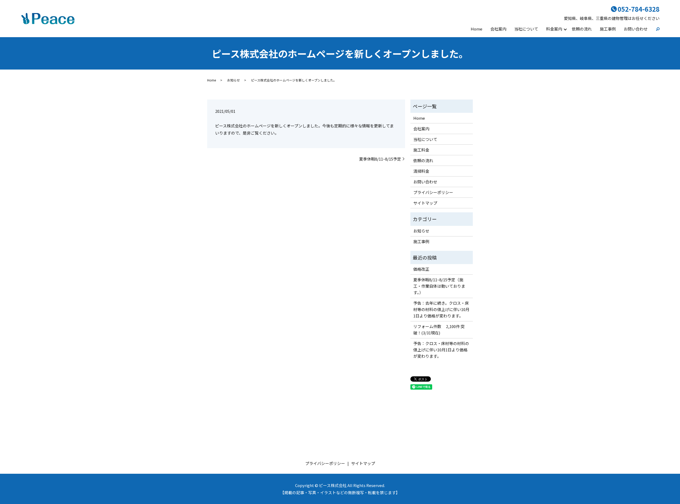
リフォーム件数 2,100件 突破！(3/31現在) (439, 329)
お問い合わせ (636, 29)
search (656, 29)
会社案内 (498, 29)
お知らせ (233, 80)
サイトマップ (425, 203)
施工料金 (421, 150)
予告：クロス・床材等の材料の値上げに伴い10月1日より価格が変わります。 (441, 350)
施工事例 (608, 29)
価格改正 (421, 269)
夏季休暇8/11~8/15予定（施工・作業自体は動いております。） (439, 286)
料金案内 (554, 29)
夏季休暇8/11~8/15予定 (380, 159)
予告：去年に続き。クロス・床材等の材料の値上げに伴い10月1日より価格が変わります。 (441, 309)
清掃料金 (421, 171)
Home (476, 29)
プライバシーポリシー (433, 192)
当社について (526, 29)
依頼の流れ (582, 29)
